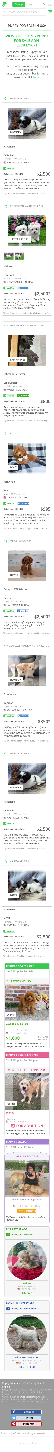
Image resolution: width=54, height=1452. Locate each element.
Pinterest (28, 1423)
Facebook (28, 1412)
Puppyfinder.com (10, 1389)
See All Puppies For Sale (19, 971)
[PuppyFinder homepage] (4, 4)
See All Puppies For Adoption (22, 1060)
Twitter (28, 1418)
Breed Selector (27, 1396)
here (36, 77)
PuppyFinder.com (12, 1383)
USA (4, 162)
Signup (19, 4)
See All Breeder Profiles (19, 1147)
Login (31, 4)
